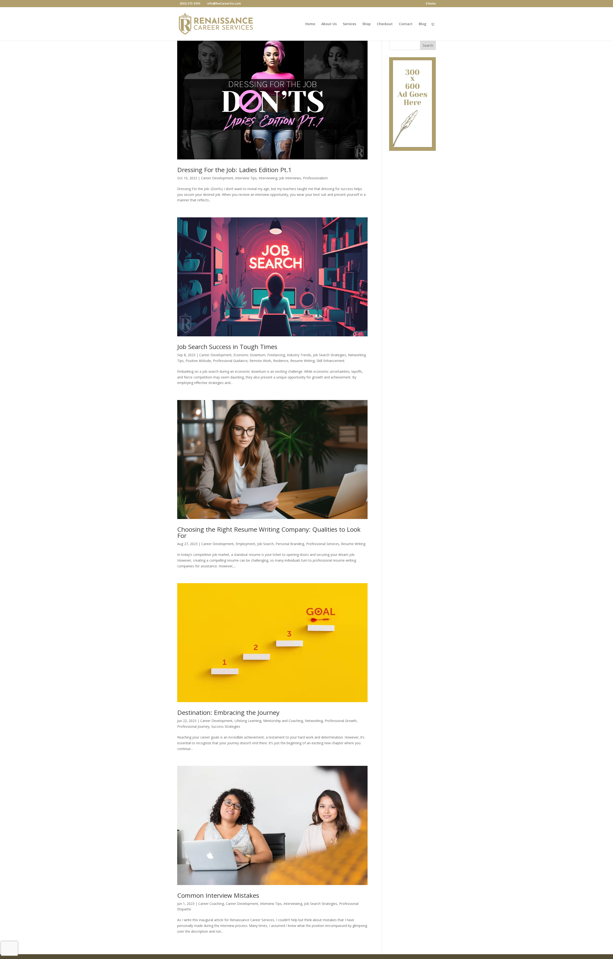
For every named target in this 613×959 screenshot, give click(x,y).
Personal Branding (290, 544)
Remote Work (260, 360)
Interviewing (268, 178)
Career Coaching (211, 903)
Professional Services (322, 544)
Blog (422, 24)
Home (310, 24)
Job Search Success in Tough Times (227, 346)
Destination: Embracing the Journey (228, 712)
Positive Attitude (198, 360)
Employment (245, 544)
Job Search (265, 544)
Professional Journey (193, 726)
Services (349, 24)
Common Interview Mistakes (218, 895)
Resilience (280, 360)
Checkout (385, 24)
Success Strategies (225, 726)
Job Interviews (290, 178)
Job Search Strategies (329, 355)
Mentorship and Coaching (283, 720)
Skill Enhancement (331, 360)
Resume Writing (302, 360)
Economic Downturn (249, 355)
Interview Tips (246, 178)
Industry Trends (299, 355)
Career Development (217, 178)
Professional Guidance (230, 360)
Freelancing (276, 355)
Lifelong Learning (247, 720)
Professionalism (315, 178)
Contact (406, 24)
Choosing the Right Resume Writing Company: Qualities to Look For (269, 532)
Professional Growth (341, 720)
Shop (366, 24)
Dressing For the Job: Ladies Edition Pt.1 (234, 169)
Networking (314, 720)
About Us (329, 24)
